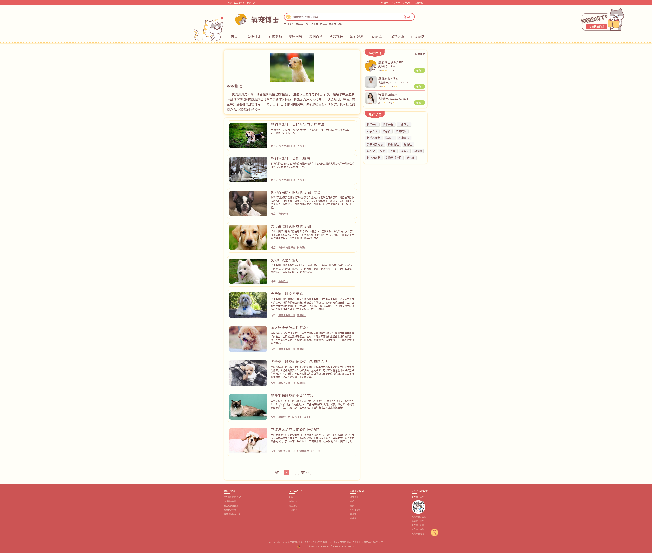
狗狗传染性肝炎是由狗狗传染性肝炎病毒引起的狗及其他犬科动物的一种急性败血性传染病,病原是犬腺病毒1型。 (312, 165)
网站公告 (396, 2)
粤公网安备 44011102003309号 (315, 546)
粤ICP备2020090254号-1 (342, 546)
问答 (394, 70)
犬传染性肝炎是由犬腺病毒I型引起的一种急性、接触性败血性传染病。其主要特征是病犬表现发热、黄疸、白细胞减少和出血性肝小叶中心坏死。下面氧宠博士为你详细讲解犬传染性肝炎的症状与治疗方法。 (313, 235)
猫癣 (352, 506)
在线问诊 (293, 501)
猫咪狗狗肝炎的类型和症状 (292, 395)
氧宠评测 (356, 36)
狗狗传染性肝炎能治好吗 (290, 158)
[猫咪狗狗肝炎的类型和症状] (248, 406)
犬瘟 (307, 24)
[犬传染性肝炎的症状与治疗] (248, 237)
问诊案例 (417, 36)
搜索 (406, 16)
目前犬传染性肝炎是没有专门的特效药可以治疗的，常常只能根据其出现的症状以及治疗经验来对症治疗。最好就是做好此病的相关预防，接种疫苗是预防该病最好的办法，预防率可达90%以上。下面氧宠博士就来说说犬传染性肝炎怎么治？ (312, 439)
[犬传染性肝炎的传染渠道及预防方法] (248, 372)
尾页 (305, 472)
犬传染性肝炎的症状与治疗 (292, 226)
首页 (234, 36)
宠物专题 (275, 36)
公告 (291, 497)
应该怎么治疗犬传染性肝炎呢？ (296, 429)
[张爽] (371, 97)
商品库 (377, 36)
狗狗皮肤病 (355, 510)
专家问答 (295, 36)
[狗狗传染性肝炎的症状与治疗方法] (248, 135)
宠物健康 (397, 36)
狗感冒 (323, 24)
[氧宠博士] (371, 65)
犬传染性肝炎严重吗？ (288, 293)
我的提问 (293, 506)
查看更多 (420, 54)
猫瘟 (352, 501)
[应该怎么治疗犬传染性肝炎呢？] (248, 440)
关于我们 (407, 2)
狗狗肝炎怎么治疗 (285, 260)
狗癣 (340, 24)
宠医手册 (254, 36)
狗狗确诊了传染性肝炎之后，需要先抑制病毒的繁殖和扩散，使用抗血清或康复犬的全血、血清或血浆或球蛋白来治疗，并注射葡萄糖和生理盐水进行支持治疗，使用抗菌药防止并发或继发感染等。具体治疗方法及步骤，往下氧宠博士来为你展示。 (312, 338)
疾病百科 (316, 36)
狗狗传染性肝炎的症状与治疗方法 (297, 124)
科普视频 (336, 36)
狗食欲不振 (284, 417)
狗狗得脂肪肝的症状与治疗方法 (296, 192)
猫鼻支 (332, 24)
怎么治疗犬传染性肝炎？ (290, 327)
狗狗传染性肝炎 (287, 145)
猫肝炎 (307, 417)
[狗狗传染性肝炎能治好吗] (248, 169)
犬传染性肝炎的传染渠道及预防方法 (299, 361)
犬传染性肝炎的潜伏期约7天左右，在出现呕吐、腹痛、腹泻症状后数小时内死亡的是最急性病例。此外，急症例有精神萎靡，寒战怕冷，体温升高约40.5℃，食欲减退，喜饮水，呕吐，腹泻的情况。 (312, 268)
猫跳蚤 (353, 518)
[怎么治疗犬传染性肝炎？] (248, 339)
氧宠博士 (354, 497)
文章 (382, 70)
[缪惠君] (371, 81)
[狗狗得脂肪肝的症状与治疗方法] (248, 203)
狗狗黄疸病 (303, 450)
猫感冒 (299, 24)
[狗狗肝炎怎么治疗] (248, 271)
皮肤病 (314, 24)
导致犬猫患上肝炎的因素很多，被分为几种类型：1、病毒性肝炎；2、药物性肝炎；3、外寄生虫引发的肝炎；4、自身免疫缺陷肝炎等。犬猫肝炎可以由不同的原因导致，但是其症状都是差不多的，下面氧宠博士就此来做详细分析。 (312, 404)
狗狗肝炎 (302, 145)
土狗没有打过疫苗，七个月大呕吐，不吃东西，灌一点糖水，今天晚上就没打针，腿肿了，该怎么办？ (311, 131)
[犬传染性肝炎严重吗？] (248, 305)
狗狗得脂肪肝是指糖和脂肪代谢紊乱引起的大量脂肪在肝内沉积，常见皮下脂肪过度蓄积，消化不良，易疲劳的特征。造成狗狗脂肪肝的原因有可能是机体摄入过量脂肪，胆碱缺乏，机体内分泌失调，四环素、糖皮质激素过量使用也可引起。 (312, 202)
